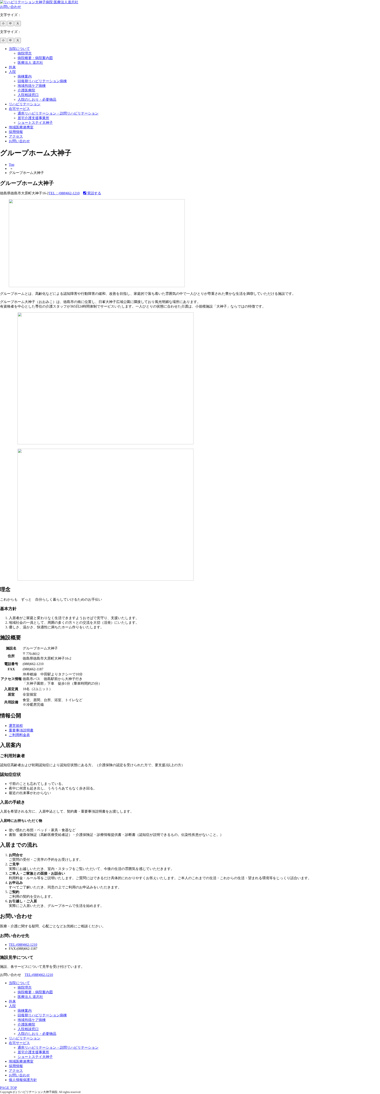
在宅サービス (19, 109)
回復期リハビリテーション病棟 (42, 81)
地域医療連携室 (21, 127)
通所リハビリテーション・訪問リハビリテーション (58, 113)
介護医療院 (26, 90)
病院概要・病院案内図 (35, 58)
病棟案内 (25, 76)
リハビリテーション (24, 104)
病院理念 (25, 53)
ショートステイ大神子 (35, 122)
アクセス (16, 136)
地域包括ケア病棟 (32, 86)
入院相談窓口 (28, 95)
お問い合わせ (19, 141)
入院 (12, 72)
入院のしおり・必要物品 (37, 99)
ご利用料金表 (19, 735)
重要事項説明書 (21, 730)
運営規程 (16, 726)
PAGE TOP (8, 1088)
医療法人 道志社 (30, 62)
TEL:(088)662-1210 (23, 944)
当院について (19, 49)
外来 (12, 67)
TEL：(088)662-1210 (64, 193)
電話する (93, 193)
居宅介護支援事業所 (33, 118)
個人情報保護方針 (23, 1080)
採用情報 (16, 132)
